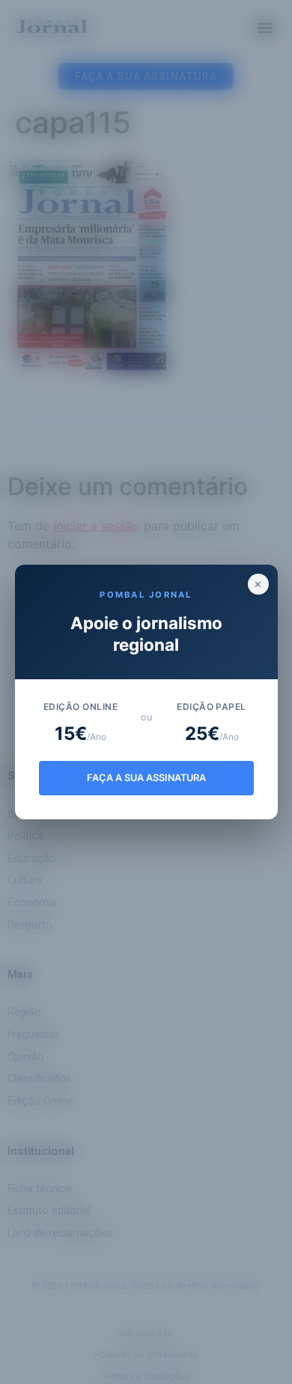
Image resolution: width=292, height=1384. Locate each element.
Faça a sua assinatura (146, 777)
